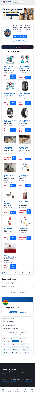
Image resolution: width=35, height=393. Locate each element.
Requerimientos (10, 325)
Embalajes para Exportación (24, 148)
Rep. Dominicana (18, 353)
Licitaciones (17, 391)
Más (32, 391)
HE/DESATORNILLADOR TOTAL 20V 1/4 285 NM (26, 68)
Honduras (8, 350)
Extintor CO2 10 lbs (24, 202)
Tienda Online (10, 321)
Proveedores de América (10, 381)
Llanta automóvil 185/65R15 (24, 121)
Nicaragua (26, 347)
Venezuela (26, 344)
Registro (22, 312)
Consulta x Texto (21, 36)
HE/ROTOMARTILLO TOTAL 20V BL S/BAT (10, 95)
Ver (13, 77)
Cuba (28, 353)
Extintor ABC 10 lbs (9, 229)
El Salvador (18, 350)
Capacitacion (23, 228)
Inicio (3, 391)
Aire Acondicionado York (9, 256)
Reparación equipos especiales (8, 203)
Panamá (8, 347)
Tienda (9, 391)
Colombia (17, 344)
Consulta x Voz (20, 40)
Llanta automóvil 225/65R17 (10, 121)
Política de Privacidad (17, 383)
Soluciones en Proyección (23, 176)
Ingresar (14, 312)
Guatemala (28, 350)
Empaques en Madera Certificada (8, 176)
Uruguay (24, 338)
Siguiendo (14, 283)
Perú (23, 341)
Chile (7, 338)
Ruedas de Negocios (12, 328)
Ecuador (8, 344)
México (8, 353)
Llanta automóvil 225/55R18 (24, 94)
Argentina (15, 338)
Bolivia (16, 341)
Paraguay (8, 341)
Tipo (4, 283)
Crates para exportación (8, 148)
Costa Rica (17, 347)
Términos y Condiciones (25, 381)
